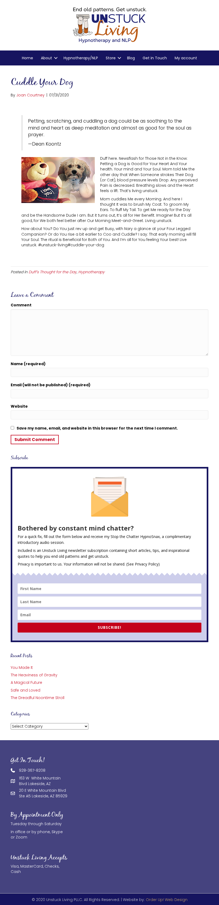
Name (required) (28, 363)
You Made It (22, 667)
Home (27, 58)
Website (19, 406)
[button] (56, 58)
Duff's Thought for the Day (53, 272)
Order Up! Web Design (166, 899)
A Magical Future (26, 682)
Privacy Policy (146, 564)
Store (111, 58)
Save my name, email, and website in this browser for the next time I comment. (97, 428)
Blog (131, 58)
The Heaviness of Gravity (34, 675)
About (46, 58)
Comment (21, 305)
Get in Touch (155, 58)
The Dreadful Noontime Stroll (37, 697)
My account (186, 58)
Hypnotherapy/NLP (81, 58)
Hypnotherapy (91, 272)
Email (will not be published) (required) (51, 385)
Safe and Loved (25, 690)
